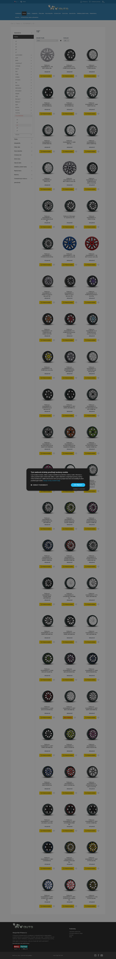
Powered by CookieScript (79, 489)
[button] (39, 485)
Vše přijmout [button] (78, 485)
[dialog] (58, 479)
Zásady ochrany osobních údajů (51, 480)
